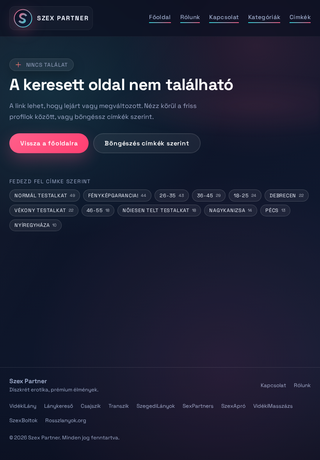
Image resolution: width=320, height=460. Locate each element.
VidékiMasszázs (273, 406)
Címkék (300, 17)
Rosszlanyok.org (65, 420)
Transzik (118, 406)
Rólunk (190, 17)
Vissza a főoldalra (49, 143)
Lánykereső (58, 406)
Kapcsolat (224, 17)
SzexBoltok (23, 420)
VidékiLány (22, 406)
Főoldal (160, 17)
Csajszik (91, 406)
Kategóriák (264, 17)
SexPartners (198, 406)
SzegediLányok (156, 406)
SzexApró (233, 406)
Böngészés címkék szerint (147, 143)
